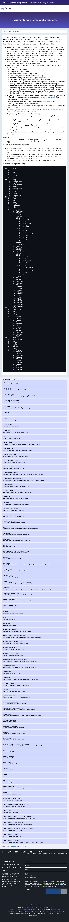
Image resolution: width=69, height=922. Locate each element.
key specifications (49, 98)
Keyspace (28, 588)
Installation (16, 570)
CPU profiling (21, 443)
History (12, 558)
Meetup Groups (42, 853)
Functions (16, 533)
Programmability (17, 684)
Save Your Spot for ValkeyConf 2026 (15, 3)
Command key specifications (24, 479)
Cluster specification (14, 461)
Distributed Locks (14, 521)
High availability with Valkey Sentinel (16, 552)
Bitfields (10, 413)
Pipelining (21, 678)
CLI (11, 437)
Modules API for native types (15, 642)
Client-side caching (15, 455)
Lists (9, 618)
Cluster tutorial (14, 467)
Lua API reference (9, 624)
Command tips (16, 485)
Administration (19, 395)
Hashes (9, 545)
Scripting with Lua (9, 720)
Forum (50, 853)
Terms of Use (31, 909)
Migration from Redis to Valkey (22, 636)
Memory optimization (17, 630)
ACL (10, 383)
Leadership (60, 853)
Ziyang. (39, 915)
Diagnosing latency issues (13, 515)
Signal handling (15, 757)
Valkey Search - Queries (23, 841)
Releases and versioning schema (19, 708)
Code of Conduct (32, 853)
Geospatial (16, 539)
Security (14, 732)
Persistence (12, 672)
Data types (15, 497)
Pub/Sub (14, 690)
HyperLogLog (27, 564)
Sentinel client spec (14, 739)
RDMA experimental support (14, 702)
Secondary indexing (13, 726)
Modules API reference (13, 648)
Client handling (17, 449)
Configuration (18, 491)
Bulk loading (15, 431)
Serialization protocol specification (26, 745)
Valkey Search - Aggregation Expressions (19, 817)
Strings (9, 775)
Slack (5, 852)
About (54, 853)
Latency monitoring (14, 606)
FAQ (20, 527)
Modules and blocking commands (20, 660)
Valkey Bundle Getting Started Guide (15, 805)
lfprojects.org (56, 909)
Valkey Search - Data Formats (17, 823)
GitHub (12, 852)
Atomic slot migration (12, 401)
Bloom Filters (11, 425)
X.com (27, 852)
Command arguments (23, 473)
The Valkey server (18, 787)
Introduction (15, 576)
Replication (22, 714)
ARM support (16, 389)
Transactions (12, 793)
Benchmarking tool (18, 407)
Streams (10, 769)
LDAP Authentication (18, 600)
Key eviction (19, 582)
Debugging (16, 503)
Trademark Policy (14, 909)
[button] (67, 8)
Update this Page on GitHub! (18, 846)
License (13, 612)
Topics (5, 31)
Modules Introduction (14, 654)
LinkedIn (19, 852)
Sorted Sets (11, 763)
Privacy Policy (61, 886)
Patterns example (19, 666)
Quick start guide (16, 696)
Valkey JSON (11, 811)
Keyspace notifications (19, 594)
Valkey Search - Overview (12, 835)
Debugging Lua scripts (13, 509)
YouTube (35, 852)
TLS (8, 781)
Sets (8, 751)
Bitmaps (10, 419)
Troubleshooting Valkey (12, 799)
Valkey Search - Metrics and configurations (18, 829)
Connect (43, 852)
